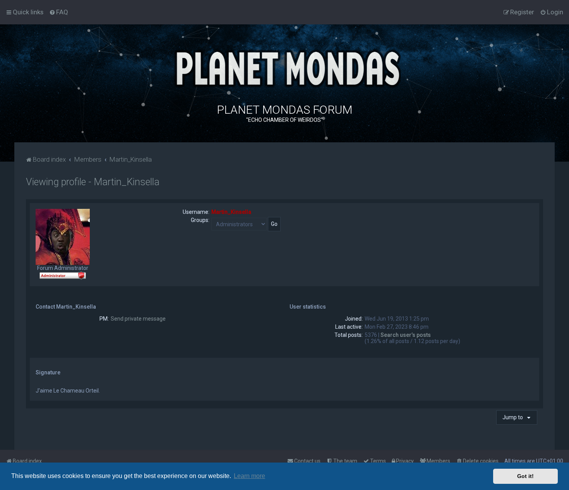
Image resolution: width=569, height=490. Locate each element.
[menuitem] (58, 12)
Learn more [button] (249, 476)
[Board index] (284, 67)
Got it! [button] (525, 476)
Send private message (138, 319)
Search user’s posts (405, 335)
